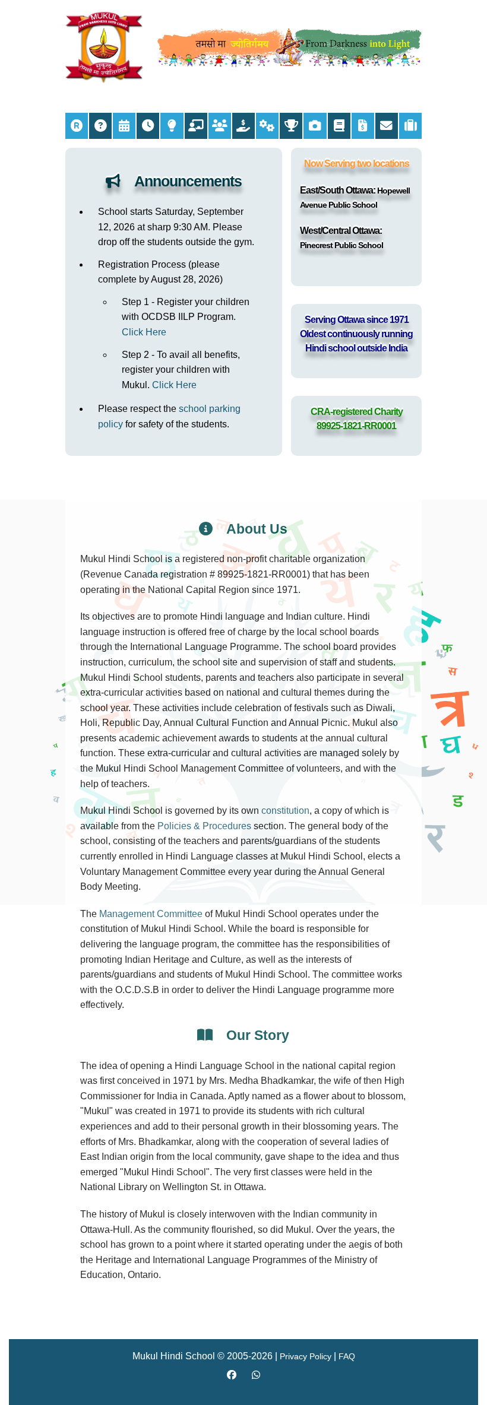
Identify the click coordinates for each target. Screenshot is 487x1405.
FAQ (347, 1356)
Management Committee (151, 914)
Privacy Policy (305, 1356)
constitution (285, 810)
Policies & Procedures (204, 826)
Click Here (144, 332)
